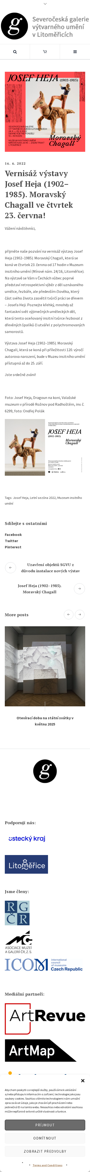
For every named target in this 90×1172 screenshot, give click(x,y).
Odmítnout (45, 1138)
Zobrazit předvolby (45, 1151)
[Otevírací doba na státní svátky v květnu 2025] (45, 666)
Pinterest (13, 547)
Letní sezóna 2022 (43, 498)
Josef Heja (20, 498)
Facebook (13, 534)
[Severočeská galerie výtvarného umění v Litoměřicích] (45, 25)
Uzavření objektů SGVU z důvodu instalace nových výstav (50, 567)
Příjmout (45, 1125)
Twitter (11, 540)
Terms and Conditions (47, 1165)
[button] (82, 1080)
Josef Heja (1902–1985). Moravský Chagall (39, 588)
